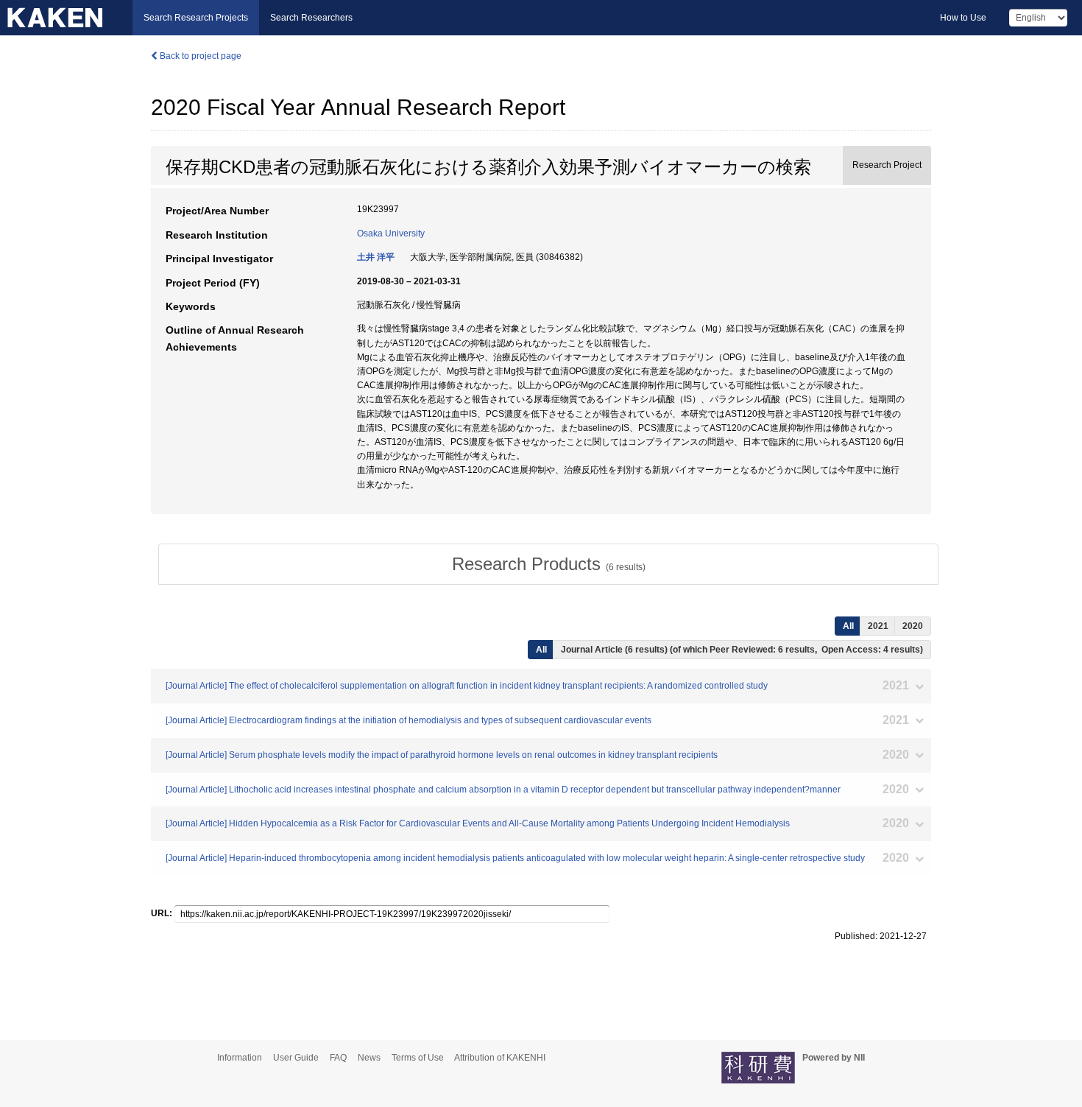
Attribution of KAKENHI (499, 1057)
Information (239, 1057)
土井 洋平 (376, 257)
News (369, 1057)
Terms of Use (418, 1057)
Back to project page (199, 56)
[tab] (548, 564)
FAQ (338, 1057)
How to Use (963, 18)
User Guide (296, 1057)
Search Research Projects (196, 18)
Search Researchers (311, 18)
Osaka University (391, 233)
